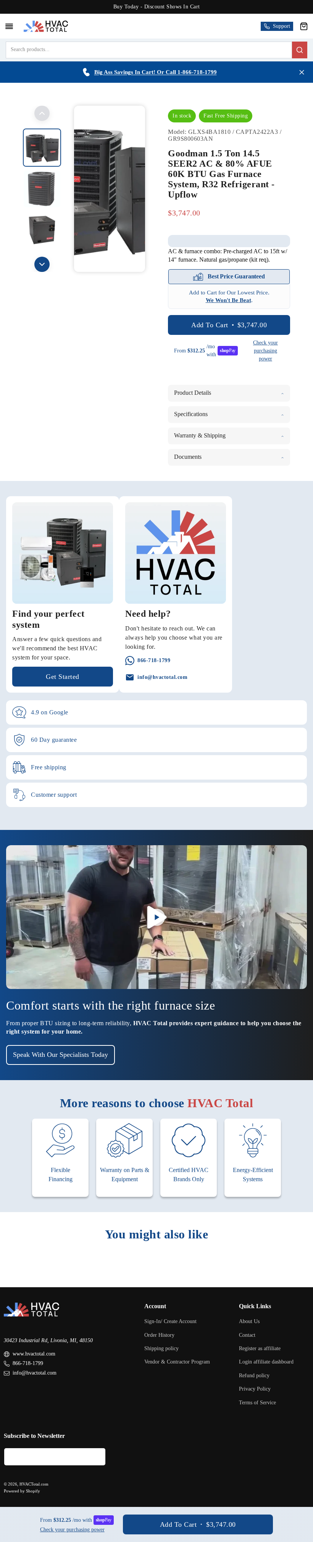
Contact (247, 1335)
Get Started (62, 676)
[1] (42, 189)
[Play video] (156, 917)
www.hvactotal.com (34, 1354)
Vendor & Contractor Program (177, 1362)
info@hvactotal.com (34, 1373)
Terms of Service (257, 1402)
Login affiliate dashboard (266, 1362)
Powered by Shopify (22, 1491)
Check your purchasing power (265, 351)
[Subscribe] (97, 1457)
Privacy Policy (255, 1389)
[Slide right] (42, 264)
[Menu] (9, 26)
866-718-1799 (28, 1363)
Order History (159, 1335)
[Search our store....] (299, 50)
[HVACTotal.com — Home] (46, 26)
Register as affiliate (260, 1348)
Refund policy (254, 1375)
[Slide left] (42, 113)
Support (281, 26)
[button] (303, 26)
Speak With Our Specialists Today (60, 1054)
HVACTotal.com (33, 1484)
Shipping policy (161, 1348)
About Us (249, 1321)
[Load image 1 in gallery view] (42, 148)
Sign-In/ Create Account (170, 1321)
